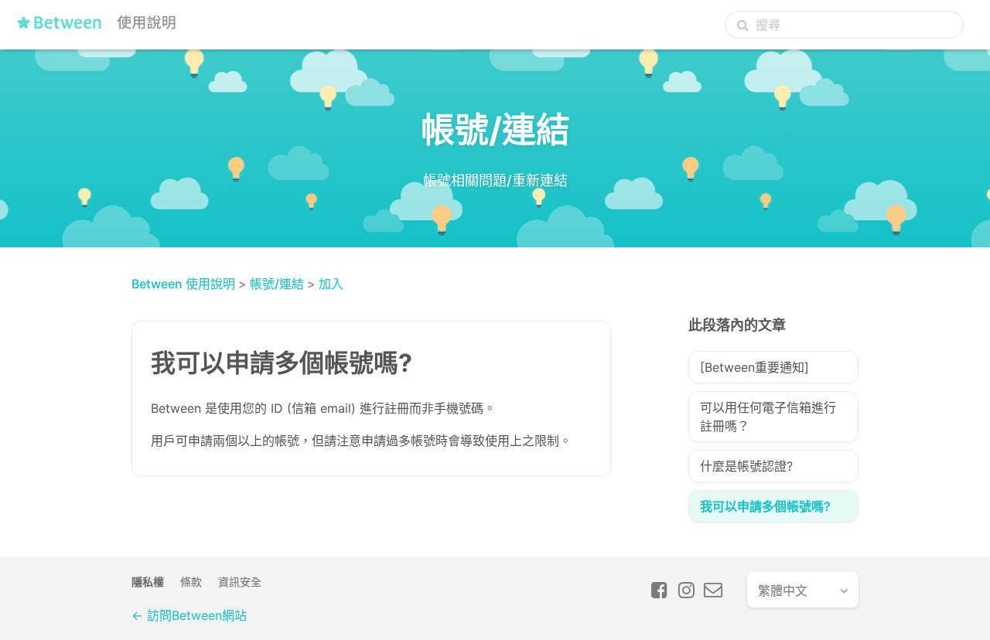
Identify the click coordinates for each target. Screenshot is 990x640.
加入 (331, 283)
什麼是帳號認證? (746, 466)
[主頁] (99, 28)
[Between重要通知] (754, 367)
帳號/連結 (277, 283)
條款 (191, 581)
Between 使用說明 (183, 283)
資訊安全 (239, 581)
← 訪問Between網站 (189, 615)
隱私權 (147, 581)
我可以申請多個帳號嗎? (765, 506)
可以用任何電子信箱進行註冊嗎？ (768, 417)
